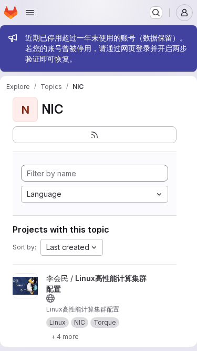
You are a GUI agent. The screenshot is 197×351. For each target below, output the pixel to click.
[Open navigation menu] (30, 12)
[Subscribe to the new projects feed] (95, 134)
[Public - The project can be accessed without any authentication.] (50, 298)
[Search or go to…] (156, 12)
